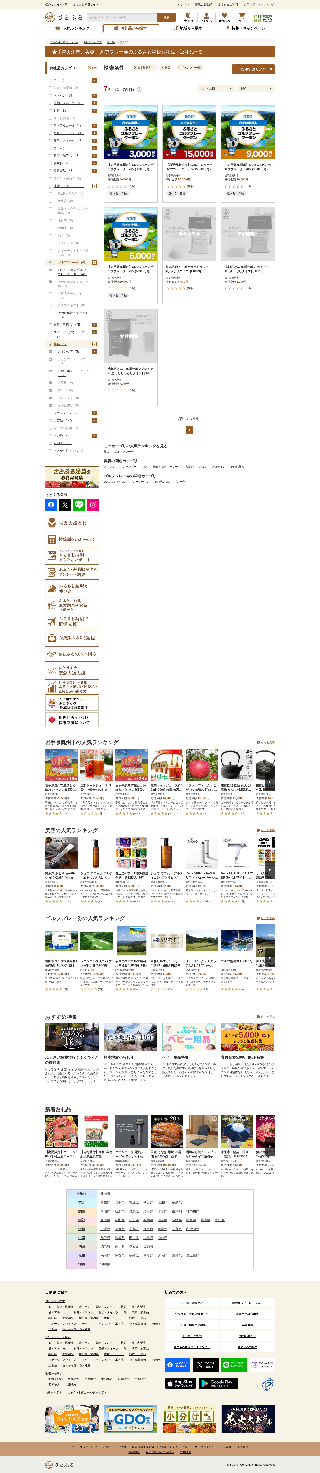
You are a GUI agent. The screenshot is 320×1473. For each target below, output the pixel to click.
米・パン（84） (64, 95)
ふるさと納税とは (192, 1303)
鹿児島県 (192, 1255)
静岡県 (205, 1220)
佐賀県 (120, 1255)
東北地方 (73, 1379)
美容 (106, 451)
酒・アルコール (58, 1312)
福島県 (177, 1202)
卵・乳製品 (139, 1306)
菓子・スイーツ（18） (69, 141)
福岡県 (105, 1255)
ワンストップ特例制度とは (192, 1314)
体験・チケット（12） (69, 186)
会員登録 (247, 1325)
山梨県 (162, 1220)
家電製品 (68, 1318)
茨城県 (105, 1211)
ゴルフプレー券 (124, 451)
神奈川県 (192, 1211)
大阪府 (148, 1229)
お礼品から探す (55, 1301)
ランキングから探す (58, 1337)
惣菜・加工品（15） (67, 156)
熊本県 (148, 1255)
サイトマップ (79, 1447)
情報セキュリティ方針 (174, 1447)
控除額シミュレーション (247, 1303)
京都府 (134, 1229)
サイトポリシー (104, 1447)
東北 (81, 1202)
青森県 (105, 1202)
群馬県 (134, 1211)
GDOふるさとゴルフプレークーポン (126, 481)
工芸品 (119, 1323)
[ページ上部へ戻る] (304, 1442)
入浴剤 (189, 466)
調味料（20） (63, 163)
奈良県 (177, 1229)
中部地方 (106, 1379)
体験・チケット (114, 1318)
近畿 (81, 1229)
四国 (81, 1246)
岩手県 (120, 1202)
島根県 (120, 1238)
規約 (123, 1447)
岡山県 (134, 1238)
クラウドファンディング (259, 4)
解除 (95, 68)
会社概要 (134, 1452)
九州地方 (70, 1384)
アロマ (202, 466)
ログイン (183, 4)
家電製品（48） (64, 171)
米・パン (84, 1306)
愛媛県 (134, 1246)
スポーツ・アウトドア (62, 1323)
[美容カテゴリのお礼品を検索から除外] (164, 67)
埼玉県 (148, 1211)
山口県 (162, 1238)
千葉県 (162, 1211)
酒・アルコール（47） (69, 125)
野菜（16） (61, 110)
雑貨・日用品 (137, 1318)
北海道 (82, 1194)
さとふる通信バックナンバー (192, 1347)
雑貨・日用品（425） (68, 325)
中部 (81, 1220)
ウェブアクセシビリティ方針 (213, 1447)
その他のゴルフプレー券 (169, 481)
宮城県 (134, 1202)
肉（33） (60, 80)
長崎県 (134, 1255)
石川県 (134, 1220)
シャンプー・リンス (135, 466)
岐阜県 (191, 1220)
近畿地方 (123, 1379)
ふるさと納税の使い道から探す (87, 1392)
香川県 (120, 1246)
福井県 (148, 1220)
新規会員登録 (203, 4)
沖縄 (81, 1264)
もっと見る (268, 742)
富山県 (120, 1220)
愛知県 (220, 1220)
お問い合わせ (247, 1336)
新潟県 (105, 1220)
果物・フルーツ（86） (69, 103)
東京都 (177, 1211)
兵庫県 (162, 1229)
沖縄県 (105, 1264)
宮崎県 (177, 1255)
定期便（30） (63, 443)
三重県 (105, 1229)
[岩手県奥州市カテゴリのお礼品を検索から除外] (136, 67)
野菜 (123, 1306)
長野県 (177, 1220)
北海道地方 (55, 1379)
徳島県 (105, 1246)
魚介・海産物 (65, 1306)
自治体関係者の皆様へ (160, 1452)
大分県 (162, 1255)
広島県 (148, 1238)
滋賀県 (120, 1229)
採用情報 (185, 1452)
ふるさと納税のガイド (188, 17)
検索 (166, 17)
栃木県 (120, 1211)
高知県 (148, 1246)
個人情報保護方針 (143, 1447)
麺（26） (60, 148)
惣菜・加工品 (140, 1312)
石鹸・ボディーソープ (167, 466)
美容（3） (60, 344)
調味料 (52, 1318)
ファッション (101, 1323)
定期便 (52, 1329)
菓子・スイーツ (108, 1312)
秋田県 (148, 1202)
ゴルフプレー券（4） (72, 262)
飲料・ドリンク (83, 1312)
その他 (155, 1323)
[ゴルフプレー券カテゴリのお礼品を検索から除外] (180, 67)
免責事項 (243, 1447)
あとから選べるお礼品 (76, 1329)
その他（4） (62, 435)
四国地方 (54, 1384)
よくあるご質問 (228, 4)
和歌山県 (192, 1229)
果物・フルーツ (105, 1306)
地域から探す (53, 1373)
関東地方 (90, 1379)
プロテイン (219, 466)
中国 (81, 1238)
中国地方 (140, 1379)
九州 (81, 1255)
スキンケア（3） (69, 351)
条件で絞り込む (253, 69)
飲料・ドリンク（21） (69, 133)
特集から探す (53, 1392)
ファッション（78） (67, 413)
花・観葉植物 (137, 1323)
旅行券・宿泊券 (89, 1318)
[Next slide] (270, 782)
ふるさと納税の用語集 (192, 1325)
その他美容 (237, 466)
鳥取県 (105, 1238)
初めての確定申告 (247, 1314)
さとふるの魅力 (247, 1347)
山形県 (162, 1202)
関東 (81, 1211)
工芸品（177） (64, 420)
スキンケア (111, 466)
